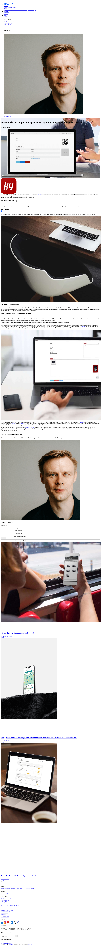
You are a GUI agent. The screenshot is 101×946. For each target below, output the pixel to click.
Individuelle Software (17, 10)
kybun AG (17, 307)
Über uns (6, 14)
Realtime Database (29, 427)
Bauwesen (13, 7)
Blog (5, 15)
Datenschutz (9, 893)
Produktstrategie (32, 10)
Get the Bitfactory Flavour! (7, 943)
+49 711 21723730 (5, 905)
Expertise (6, 11)
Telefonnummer (18, 533)
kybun (39, 194)
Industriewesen (7, 7)
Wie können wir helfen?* (20, 536)
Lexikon (28, 888)
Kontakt (5, 16)
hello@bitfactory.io (14, 905)
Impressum (3, 893)
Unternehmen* (18, 532)
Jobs (21, 888)
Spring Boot (81, 422)
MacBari (30, 944)
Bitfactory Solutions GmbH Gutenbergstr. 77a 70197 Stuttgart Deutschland (7, 900)
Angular (13, 423)
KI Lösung (25, 10)
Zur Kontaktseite (7, 116)
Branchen (6, 6)
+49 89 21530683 (5, 917)
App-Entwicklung (8, 10)
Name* (16, 528)
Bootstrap (23, 423)
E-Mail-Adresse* (19, 530)
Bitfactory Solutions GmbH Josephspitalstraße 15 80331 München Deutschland (7, 912)
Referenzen (6, 12)
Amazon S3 (10, 429)
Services (5, 8)
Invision (83, 326)
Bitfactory (11, 944)
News (24, 888)
